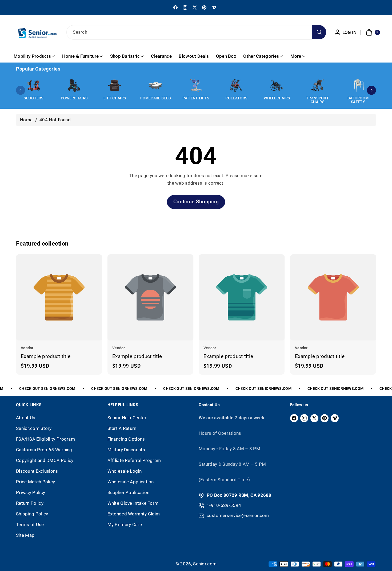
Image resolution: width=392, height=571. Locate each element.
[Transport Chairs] (317, 85)
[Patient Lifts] (195, 85)
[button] (372, 32)
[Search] (319, 32)
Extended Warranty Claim (133, 513)
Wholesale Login (124, 471)
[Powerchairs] (74, 85)
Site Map (25, 535)
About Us (25, 417)
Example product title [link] (45, 356)
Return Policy (29, 503)
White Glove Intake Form (133, 503)
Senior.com (205, 563)
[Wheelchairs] (276, 85)
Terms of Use (30, 524)
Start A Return (122, 428)
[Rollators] (236, 85)
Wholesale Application (130, 481)
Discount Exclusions (37, 471)
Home (26, 119)
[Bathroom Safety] (358, 85)
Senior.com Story (34, 428)
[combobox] (195, 32)
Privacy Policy (30, 492)
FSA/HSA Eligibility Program (45, 439)
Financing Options (126, 439)
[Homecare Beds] (155, 85)
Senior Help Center (126, 417)
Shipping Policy (32, 513)
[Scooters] (33, 85)
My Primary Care (124, 524)
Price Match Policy (35, 481)
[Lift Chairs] (114, 85)
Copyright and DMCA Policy (45, 460)
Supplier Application (128, 492)
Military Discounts (126, 449)
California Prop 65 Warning (44, 449)
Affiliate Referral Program (134, 460)
